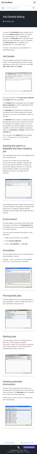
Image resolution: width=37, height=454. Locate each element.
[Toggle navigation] (34, 2)
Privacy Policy (11, 451)
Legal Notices (20, 451)
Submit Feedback (29, 447)
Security (27, 451)
